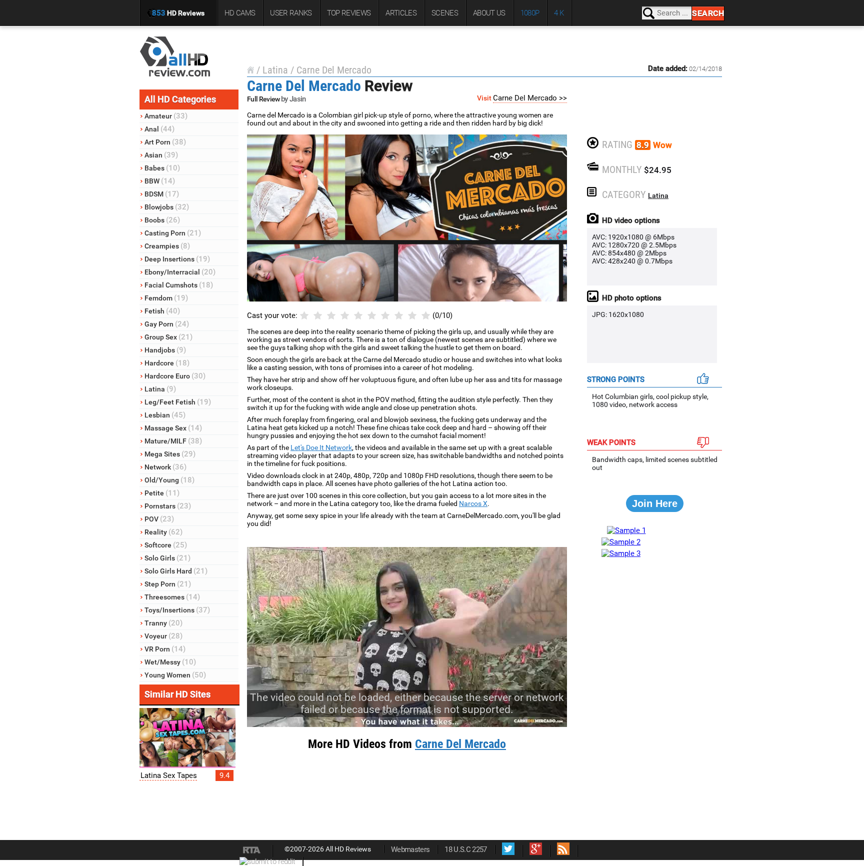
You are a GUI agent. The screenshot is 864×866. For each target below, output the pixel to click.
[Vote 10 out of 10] (425, 315)
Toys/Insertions (177, 610)
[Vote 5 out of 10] (358, 315)
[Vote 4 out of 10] (345, 315)
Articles (401, 13)
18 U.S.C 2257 (465, 849)
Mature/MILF (173, 441)
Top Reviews (349, 13)
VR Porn (165, 649)
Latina (160, 389)
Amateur (166, 116)
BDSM (161, 194)
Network (165, 467)
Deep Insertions (177, 259)
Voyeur (163, 636)
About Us (489, 13)
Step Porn (167, 584)
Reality (163, 532)
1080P (530, 13)
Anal (159, 129)
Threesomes (172, 597)
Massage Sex (173, 428)
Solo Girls (167, 558)
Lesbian (165, 415)
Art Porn (165, 142)
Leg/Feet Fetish (177, 402)
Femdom (166, 298)
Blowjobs (166, 207)
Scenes (445, 13)
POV (159, 519)
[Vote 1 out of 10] (304, 315)
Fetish (162, 311)
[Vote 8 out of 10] (399, 315)
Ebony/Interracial (180, 272)
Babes (162, 168)
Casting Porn (172, 233)
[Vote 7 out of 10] (385, 315)
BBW (159, 181)
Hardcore (167, 363)
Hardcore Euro (175, 376)
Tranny (163, 623)
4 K (559, 13)
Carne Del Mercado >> (530, 98)
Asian (161, 155)
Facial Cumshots (178, 285)
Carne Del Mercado (334, 70)
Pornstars (167, 506)
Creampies (167, 246)
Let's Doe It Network (321, 448)
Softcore (165, 545)
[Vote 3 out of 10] (331, 315)
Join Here (655, 503)
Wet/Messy (170, 662)
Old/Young (169, 480)
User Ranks (291, 13)
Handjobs (165, 350)
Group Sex (168, 337)
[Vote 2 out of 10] (317, 315)
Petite (162, 493)
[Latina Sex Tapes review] (188, 765)
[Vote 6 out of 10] (371, 315)
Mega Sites (170, 454)
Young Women (175, 675)
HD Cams (239, 13)
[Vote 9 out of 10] (412, 315)
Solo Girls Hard (176, 571)
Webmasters (410, 849)
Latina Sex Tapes (168, 775)
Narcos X (473, 504)
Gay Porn (166, 324)
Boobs (162, 220)
